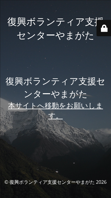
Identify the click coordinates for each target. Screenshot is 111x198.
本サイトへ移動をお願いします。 (55, 110)
